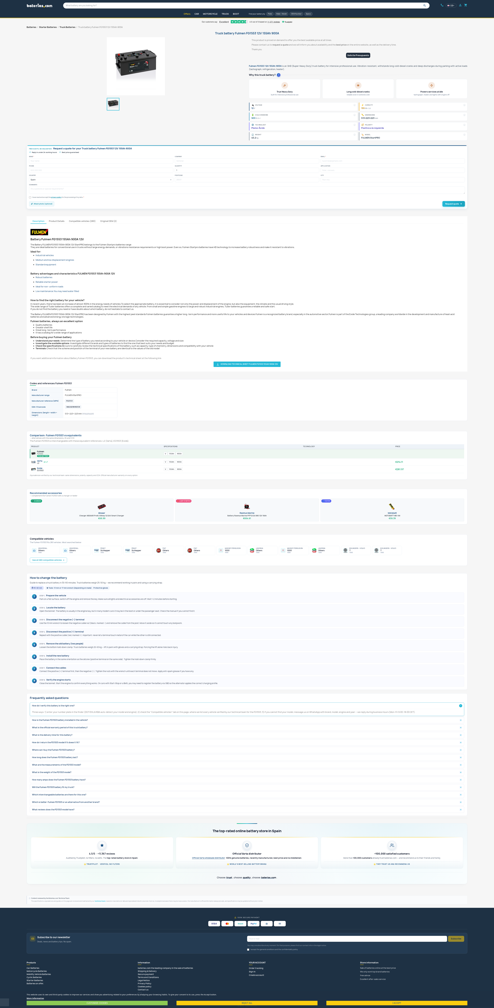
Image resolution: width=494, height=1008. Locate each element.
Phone (31, 166)
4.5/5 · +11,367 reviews (102, 853)
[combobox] (246, 5)
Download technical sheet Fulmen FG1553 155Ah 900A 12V (247, 364)
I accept (396, 1003)
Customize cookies (97, 1003)
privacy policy (56, 197)
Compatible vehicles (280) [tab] (82, 221)
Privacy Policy (144, 983)
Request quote (452, 204)
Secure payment (146, 974)
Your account (257, 962)
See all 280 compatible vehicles (47, 560)
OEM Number (296, 14)
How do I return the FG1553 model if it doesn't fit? (56, 742)
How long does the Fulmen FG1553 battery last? (55, 757)
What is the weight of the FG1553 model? (51, 772)
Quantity (178, 166)
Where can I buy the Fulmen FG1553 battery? (53, 750)
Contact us (143, 989)
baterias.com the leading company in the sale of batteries (165, 968)
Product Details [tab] (56, 221)
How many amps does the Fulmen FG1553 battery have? (59, 779)
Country (32, 175)
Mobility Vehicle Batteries (39, 974)
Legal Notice (144, 980)
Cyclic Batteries (34, 977)
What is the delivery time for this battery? (52, 735)
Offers (187, 13)
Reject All (247, 1003)
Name (31, 156)
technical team (100, 901)
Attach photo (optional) (43, 204)
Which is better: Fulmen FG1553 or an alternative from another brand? (66, 802)
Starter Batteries (35, 980)
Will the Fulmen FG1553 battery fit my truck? (53, 787)
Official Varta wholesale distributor (208, 858)
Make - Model (281, 14)
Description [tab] (38, 221)
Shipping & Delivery (147, 971)
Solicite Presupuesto (358, 55)
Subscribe (456, 938)
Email (323, 156)
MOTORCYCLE (210, 13)
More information (35, 998)
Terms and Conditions (148, 977)
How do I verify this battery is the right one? (53, 705)
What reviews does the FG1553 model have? (53, 809)
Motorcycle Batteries (37, 971)
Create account (256, 975)
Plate (270, 14)
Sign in (252, 971)
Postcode (179, 175)
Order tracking (256, 968)
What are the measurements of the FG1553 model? (56, 764)
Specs (308, 14)
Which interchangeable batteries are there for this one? (59, 794)
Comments (33, 185)
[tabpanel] (247, 295)
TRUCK (225, 13)
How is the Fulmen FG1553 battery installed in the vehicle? (60, 720)
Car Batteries (33, 968)
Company (178, 156)
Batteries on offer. (35, 983)
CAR (197, 13)
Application (325, 166)
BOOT (236, 13)
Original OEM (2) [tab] (108, 221)
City (322, 175)
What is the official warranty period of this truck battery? (60, 727)
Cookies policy (144, 986)
